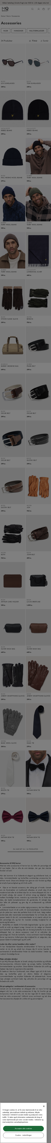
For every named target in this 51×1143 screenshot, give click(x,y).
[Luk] (44, 1106)
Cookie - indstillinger (23, 1135)
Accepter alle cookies (23, 1128)
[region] (23, 1123)
